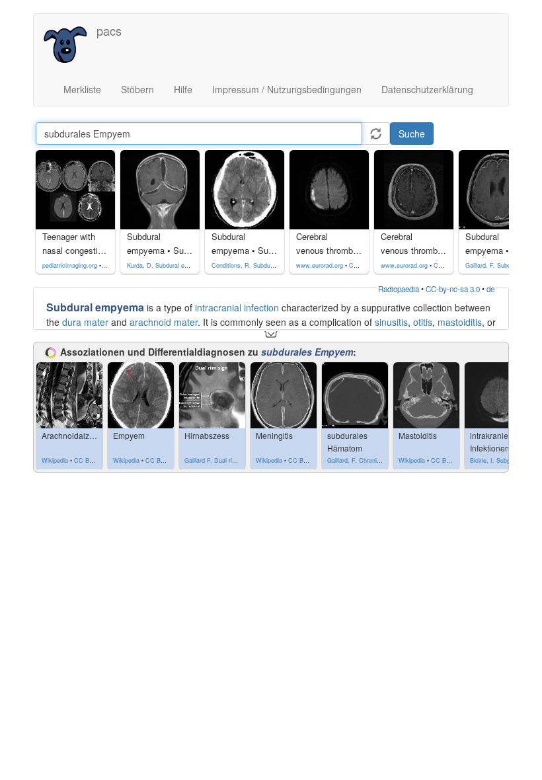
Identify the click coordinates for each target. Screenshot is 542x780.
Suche (412, 133)
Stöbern (137, 89)
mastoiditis (460, 322)
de (490, 289)
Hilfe (183, 89)
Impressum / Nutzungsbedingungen (287, 89)
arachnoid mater (164, 322)
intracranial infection (237, 307)
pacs (109, 30)
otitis (422, 322)
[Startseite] (70, 43)
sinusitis (391, 322)
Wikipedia (55, 460)
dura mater (85, 322)
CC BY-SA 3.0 (93, 460)
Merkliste (82, 89)
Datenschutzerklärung (427, 89)
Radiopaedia (398, 289)
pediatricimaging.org (69, 265)
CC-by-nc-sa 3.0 (453, 289)
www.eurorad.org (319, 265)
